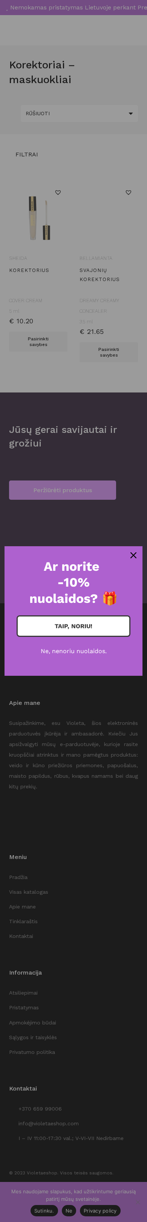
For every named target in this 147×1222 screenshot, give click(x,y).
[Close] (133, 555)
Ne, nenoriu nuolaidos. (74, 651)
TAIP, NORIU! (73, 626)
